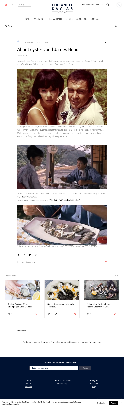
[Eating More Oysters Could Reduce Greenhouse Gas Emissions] (101, 290)
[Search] (103, 4)
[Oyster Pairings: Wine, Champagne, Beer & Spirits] (22, 290)
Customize (101, 403)
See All (116, 276)
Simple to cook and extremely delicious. (60, 305)
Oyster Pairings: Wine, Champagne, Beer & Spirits (20, 305)
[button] (24, 5)
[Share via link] (36, 255)
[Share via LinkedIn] (30, 255)
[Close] (121, 403)
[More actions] (105, 42)
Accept (113, 403)
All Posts (8, 26)
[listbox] (24, 5)
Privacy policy (14, 404)
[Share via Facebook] (18, 255)
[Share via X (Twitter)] (24, 255)
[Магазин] (119, 5)
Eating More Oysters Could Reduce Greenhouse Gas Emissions (98, 305)
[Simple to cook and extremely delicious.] (62, 290)
